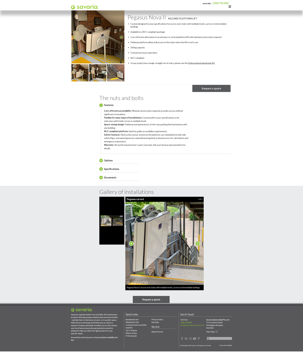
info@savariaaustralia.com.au (192, 325)
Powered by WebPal (225, 345)
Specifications (111, 168)
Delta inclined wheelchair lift (201, 63)
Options (108, 160)
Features (109, 104)
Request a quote (211, 88)
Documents (110, 177)
